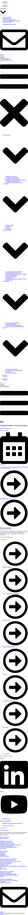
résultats (2, 57)
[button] (14, 97)
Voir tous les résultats (5, 58)
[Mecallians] (4, 830)
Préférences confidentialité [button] (5, 821)
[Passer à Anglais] (5, 1)
